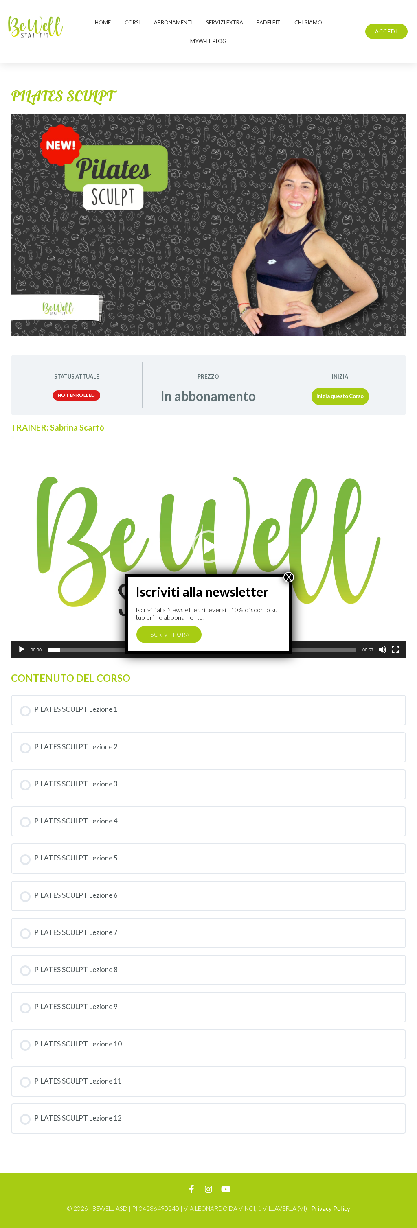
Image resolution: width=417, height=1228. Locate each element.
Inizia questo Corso (340, 396)
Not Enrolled (76, 395)
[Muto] (382, 650)
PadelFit (269, 22)
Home (103, 22)
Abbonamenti (173, 22)
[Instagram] (208, 1189)
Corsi (132, 22)
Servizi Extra (224, 22)
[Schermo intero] (395, 650)
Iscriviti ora (169, 634)
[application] (208, 547)
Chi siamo (308, 22)
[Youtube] (226, 1189)
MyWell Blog (208, 41)
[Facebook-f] (191, 1189)
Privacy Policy (330, 1208)
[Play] (22, 650)
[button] (208, 546)
